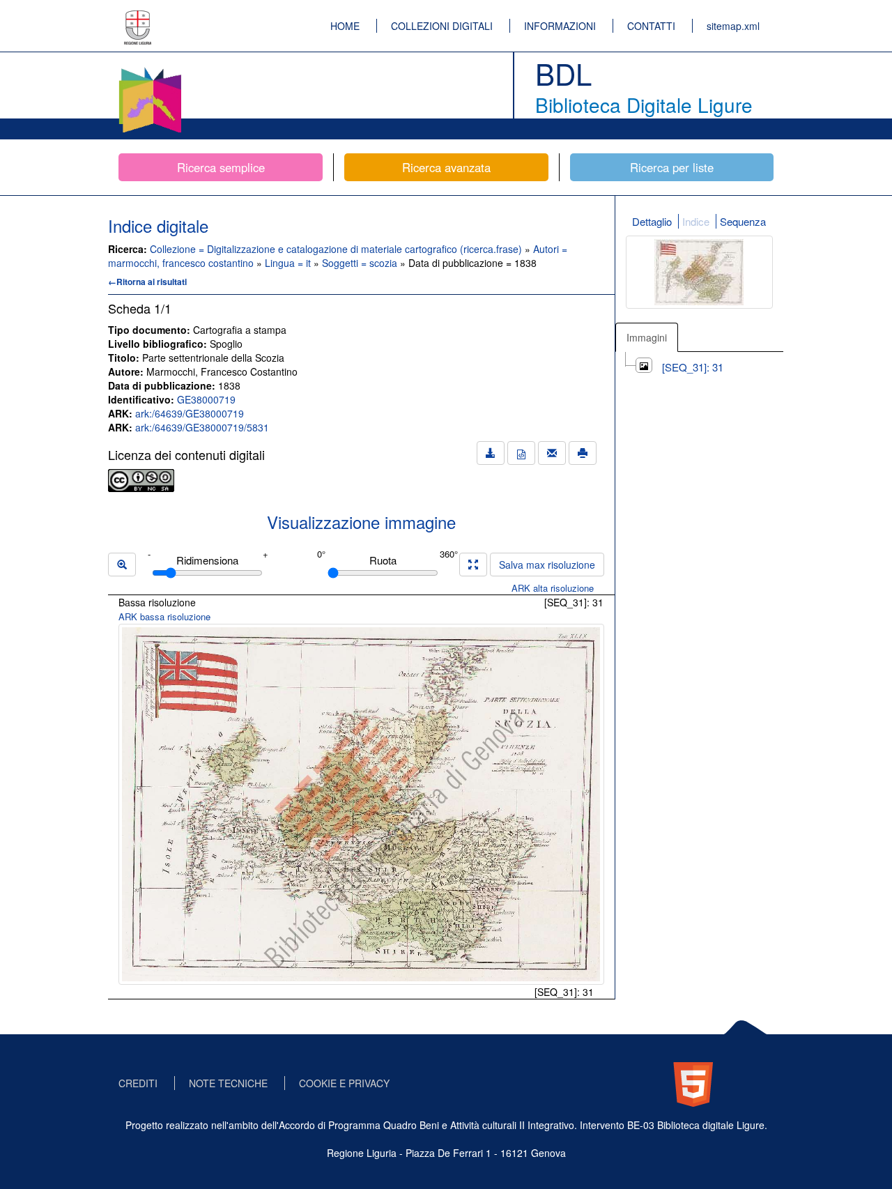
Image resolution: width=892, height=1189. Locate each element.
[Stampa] (583, 453)
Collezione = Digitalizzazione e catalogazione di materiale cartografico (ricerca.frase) (337, 249)
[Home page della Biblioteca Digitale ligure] (150, 69)
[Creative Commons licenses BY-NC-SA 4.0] (141, 479)
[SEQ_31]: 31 (692, 367)
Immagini (646, 337)
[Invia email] (552, 453)
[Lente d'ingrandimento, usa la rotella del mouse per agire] (122, 564)
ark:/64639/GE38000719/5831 (202, 427)
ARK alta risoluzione (553, 587)
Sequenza (743, 221)
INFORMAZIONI (560, 26)
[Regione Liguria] (138, 17)
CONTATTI (651, 26)
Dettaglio (652, 221)
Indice (695, 221)
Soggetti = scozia (361, 263)
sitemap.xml (733, 26)
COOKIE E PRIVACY (344, 1083)
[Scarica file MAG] (521, 453)
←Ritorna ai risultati (147, 281)
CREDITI (137, 1083)
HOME (345, 26)
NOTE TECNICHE (228, 1083)
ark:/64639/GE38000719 (189, 413)
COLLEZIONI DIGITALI (442, 26)
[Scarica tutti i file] (491, 453)
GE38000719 (206, 399)
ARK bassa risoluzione (164, 616)
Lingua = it (289, 263)
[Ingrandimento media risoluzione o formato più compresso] (473, 564)
